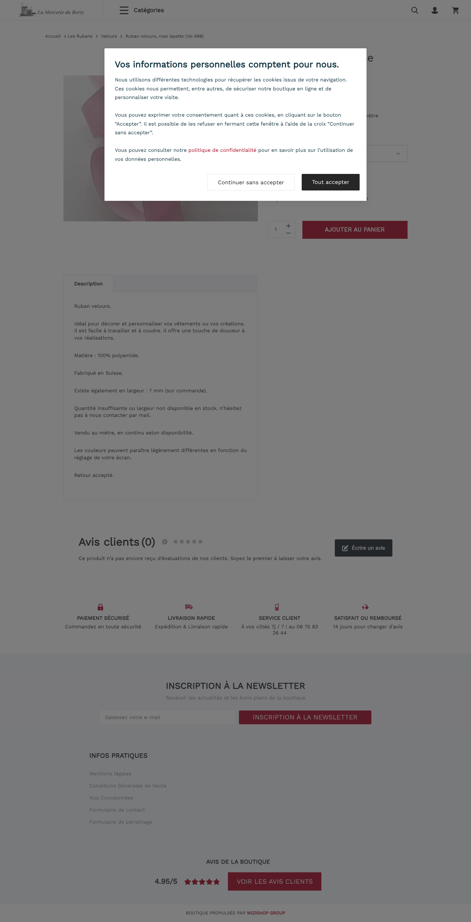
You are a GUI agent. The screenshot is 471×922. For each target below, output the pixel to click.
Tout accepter (330, 182)
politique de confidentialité (223, 150)
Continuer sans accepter (251, 182)
